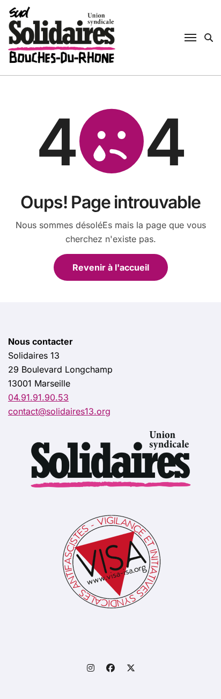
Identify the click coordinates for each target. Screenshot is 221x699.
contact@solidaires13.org (59, 411)
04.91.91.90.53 (38, 397)
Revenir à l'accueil (110, 267)
